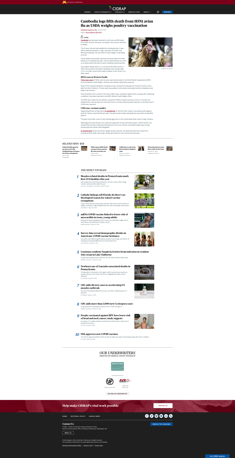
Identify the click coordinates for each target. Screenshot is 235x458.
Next (83, 144)
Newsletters (134, 12)
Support (167, 12)
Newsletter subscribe (161, 424)
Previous (81, 144)
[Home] (117, 7)
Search (157, 12)
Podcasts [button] (119, 12)
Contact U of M (88, 445)
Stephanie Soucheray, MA (89, 30)
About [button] (146, 12)
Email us (68, 433)
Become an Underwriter (117, 394)
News (88, 12)
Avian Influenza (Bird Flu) (94, 32)
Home (64, 416)
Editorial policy (78, 416)
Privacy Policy (99, 445)
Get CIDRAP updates (217, 456)
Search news (94, 416)
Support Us (163, 405)
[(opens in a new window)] (72, 2)
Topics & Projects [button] (102, 12)
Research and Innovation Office (71, 445)
